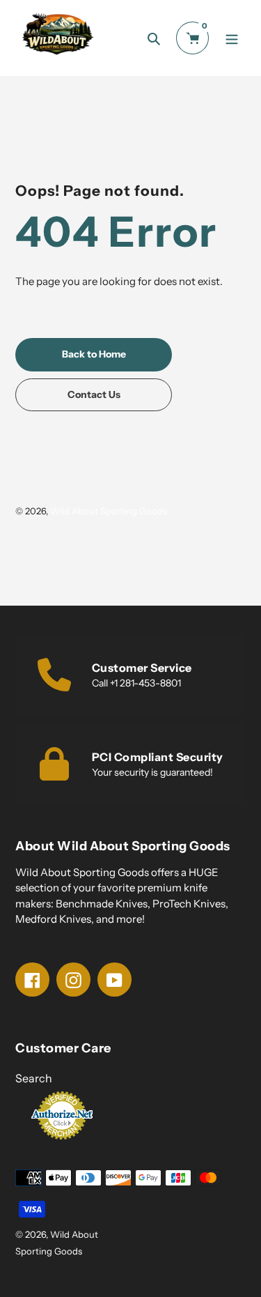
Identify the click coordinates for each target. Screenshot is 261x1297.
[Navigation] (231, 38)
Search (33, 1078)
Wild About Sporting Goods (108, 510)
